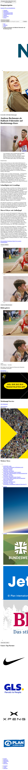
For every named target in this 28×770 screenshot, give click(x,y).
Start (4, 23)
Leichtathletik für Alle (8, 14)
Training (5, 15)
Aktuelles (5, 10)
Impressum (5, 759)
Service (4, 17)
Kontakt (5, 758)
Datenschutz (6, 761)
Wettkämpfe (5, 11)
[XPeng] (14, 729)
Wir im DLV (6, 16)
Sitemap (5, 762)
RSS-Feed (5, 763)
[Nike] (14, 674)
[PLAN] (14, 756)
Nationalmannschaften (8, 12)
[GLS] (14, 701)
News (4, 26)
